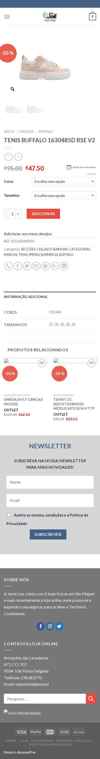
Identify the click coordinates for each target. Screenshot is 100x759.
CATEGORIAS (79, 249)
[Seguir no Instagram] (50, 626)
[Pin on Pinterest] (45, 266)
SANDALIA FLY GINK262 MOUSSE (23, 401)
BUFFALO (46, 131)
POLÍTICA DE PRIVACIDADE (50, 744)
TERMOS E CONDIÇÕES (74, 741)
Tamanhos (11, 195)
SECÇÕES (28, 249)
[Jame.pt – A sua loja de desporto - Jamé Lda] (50, 17)
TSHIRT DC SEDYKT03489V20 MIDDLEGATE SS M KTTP (74, 404)
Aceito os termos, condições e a (47, 519)
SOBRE (11, 741)
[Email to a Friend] (36, 266)
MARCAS (26, 131)
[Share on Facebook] (18, 266)
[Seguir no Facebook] (40, 626)
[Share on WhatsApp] (8, 266)
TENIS (22, 254)
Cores (9, 181)
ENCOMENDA (42, 741)
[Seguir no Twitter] (59, 626)
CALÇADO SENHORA (52, 249)
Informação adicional (26, 297)
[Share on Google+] (55, 266)
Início (9, 131)
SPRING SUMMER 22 (43, 254)
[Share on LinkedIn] (64, 266)
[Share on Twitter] (27, 266)
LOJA (24, 741)
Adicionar (43, 213)
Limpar (91, 174)
